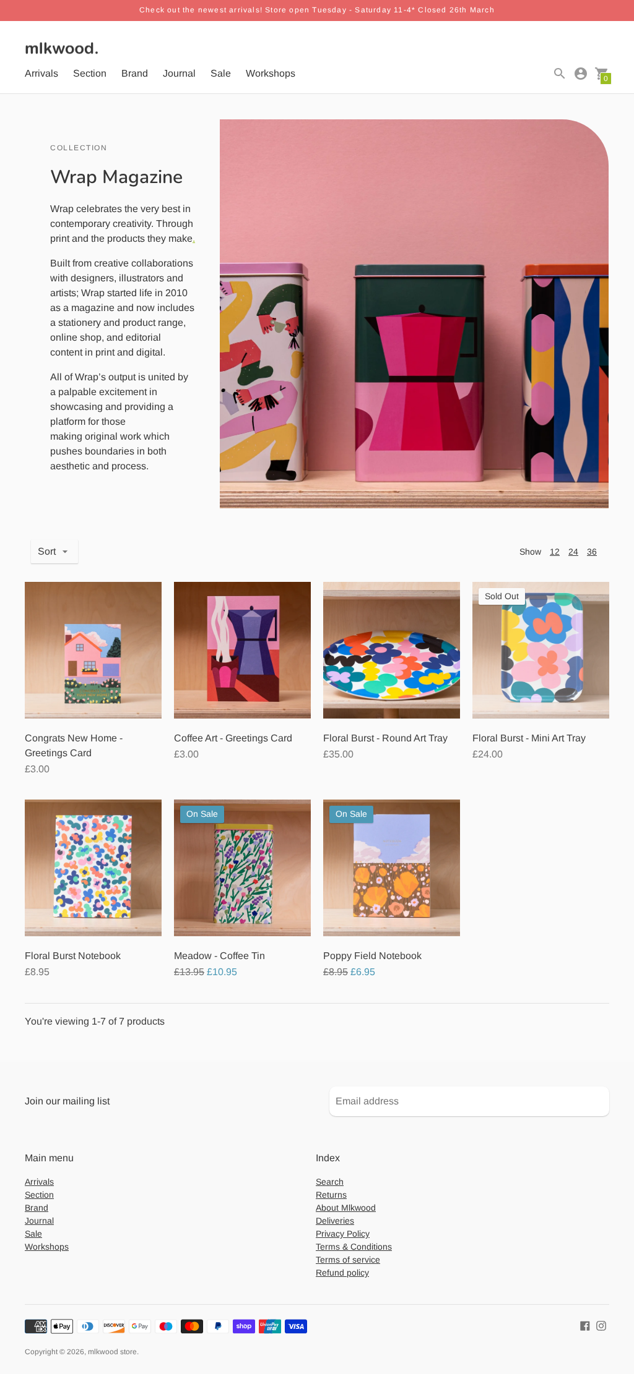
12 (555, 552)
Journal (179, 73)
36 (592, 552)
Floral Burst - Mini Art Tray (529, 738)
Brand (134, 73)
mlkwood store (112, 1351)
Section (89, 73)
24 (573, 552)
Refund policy (342, 1273)
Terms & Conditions (354, 1247)
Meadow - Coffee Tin (219, 955)
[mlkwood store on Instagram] (601, 1325)
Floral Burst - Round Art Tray (385, 738)
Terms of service (348, 1260)
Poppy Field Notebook (372, 955)
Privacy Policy (343, 1234)
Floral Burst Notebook (73, 955)
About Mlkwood (346, 1208)
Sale (221, 73)
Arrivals (41, 73)
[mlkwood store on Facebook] (585, 1325)
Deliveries (335, 1221)
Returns (331, 1195)
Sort (47, 551)
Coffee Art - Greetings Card (233, 738)
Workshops (270, 73)
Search (330, 1182)
